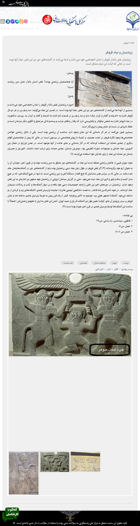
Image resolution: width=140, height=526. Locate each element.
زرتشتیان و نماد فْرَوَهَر (119, 52)
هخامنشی (83, 263)
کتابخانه (111, 9)
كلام (116, 269)
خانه (136, 9)
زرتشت (126, 263)
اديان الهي (99, 269)
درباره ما (70, 517)
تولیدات (84, 9)
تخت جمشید (68, 263)
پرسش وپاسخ (127, 269)
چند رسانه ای (98, 9)
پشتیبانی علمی (47, 9)
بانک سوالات (125, 9)
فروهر (114, 263)
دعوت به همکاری (130, 16)
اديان (109, 269)
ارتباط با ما (18, 9)
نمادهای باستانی (99, 263)
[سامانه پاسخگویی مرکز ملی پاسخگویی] (10, 523)
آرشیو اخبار (31, 9)
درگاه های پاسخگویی (67, 9)
